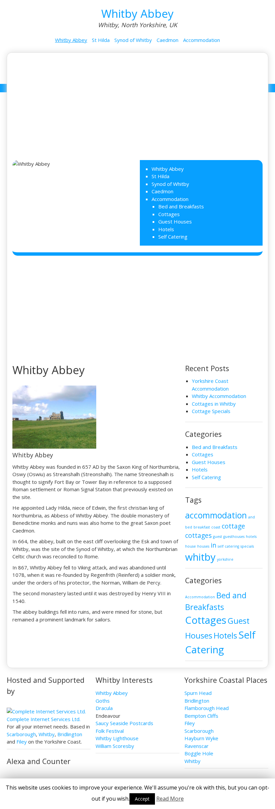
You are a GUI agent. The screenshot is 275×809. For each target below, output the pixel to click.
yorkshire (225, 559)
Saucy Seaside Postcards (124, 723)
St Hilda (101, 40)
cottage (233, 526)
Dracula (104, 708)
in (213, 545)
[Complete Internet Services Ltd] (46, 711)
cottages (198, 535)
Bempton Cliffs (201, 715)
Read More (170, 798)
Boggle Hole (198, 753)
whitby (200, 557)
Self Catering (172, 236)
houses (203, 546)
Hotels (166, 229)
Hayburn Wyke (201, 738)
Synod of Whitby (133, 40)
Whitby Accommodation (219, 396)
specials (247, 546)
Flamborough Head (206, 708)
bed (188, 527)
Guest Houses (175, 221)
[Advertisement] (137, 103)
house (190, 546)
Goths (103, 700)
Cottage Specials (211, 411)
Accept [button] (142, 799)
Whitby (47, 734)
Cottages (169, 214)
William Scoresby (115, 746)
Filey (21, 741)
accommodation (216, 515)
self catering (228, 546)
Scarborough (21, 734)
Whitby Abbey (137, 13)
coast (215, 527)
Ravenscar (196, 746)
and (251, 517)
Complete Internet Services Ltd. (43, 719)
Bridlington (69, 734)
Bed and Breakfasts (181, 206)
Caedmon (167, 40)
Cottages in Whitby (214, 403)
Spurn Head (198, 693)
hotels (251, 536)
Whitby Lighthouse (117, 738)
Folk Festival (110, 730)
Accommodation (201, 40)
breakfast (202, 527)
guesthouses (233, 536)
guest (217, 536)
